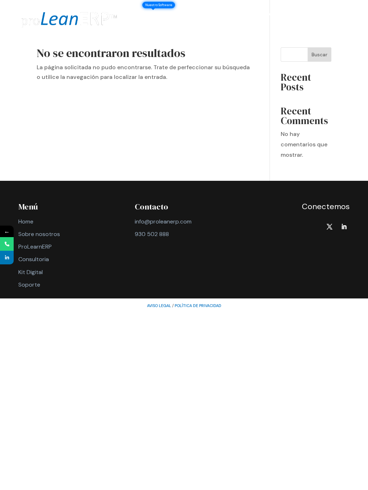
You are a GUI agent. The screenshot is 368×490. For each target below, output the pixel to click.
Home (25, 221)
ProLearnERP (35, 246)
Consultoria (33, 259)
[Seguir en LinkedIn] (344, 226)
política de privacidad (198, 305)
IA (268, 14)
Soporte (142, 30)
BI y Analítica (299, 14)
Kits (242, 14)
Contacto (105, 30)
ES (168, 30)
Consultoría (210, 14)
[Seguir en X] (329, 226)
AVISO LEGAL (159, 305)
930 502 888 (152, 234)
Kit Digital (30, 272)
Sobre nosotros (114, 14)
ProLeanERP (165, 14)
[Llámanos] (7, 244)
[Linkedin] (7, 257)
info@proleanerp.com (163, 221)
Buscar (319, 54)
